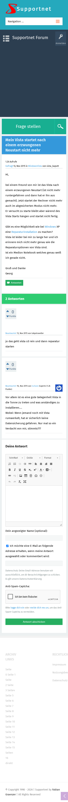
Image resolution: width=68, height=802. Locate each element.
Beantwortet (10, 333)
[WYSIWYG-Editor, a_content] (34, 504)
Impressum (59, 664)
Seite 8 (9, 711)
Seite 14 (10, 742)
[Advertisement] (34, 79)
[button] (16, 457)
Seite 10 (10, 721)
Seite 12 (10, 732)
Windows (50, 226)
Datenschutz (60, 680)
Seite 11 (10, 726)
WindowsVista (35, 166)
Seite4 (11, 690)
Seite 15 (10, 747)
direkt (9, 763)
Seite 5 (9, 695)
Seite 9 (9, 716)
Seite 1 (12, 674)
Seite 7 (9, 706)
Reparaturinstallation (24, 232)
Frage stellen (28, 126)
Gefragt (9, 166)
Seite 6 (9, 700)
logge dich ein (17, 607)
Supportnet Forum (30, 37)
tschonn (35, 386)
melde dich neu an (39, 607)
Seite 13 (10, 737)
